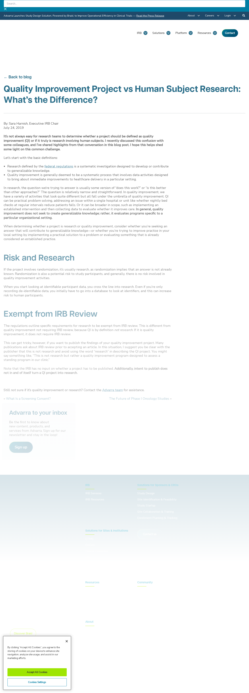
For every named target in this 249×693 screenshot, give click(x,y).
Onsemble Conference (151, 591)
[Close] (67, 641)
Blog (88, 591)
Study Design (146, 493)
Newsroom (92, 597)
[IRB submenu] (145, 33)
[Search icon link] (243, 16)
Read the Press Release (150, 15)
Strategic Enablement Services (105, 570)
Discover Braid (23, 633)
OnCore (90, 545)
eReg (88, 557)
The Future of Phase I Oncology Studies (139, 398)
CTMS (89, 539)
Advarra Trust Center (97, 670)
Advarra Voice (94, 609)
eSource (90, 563)
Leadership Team (96, 636)
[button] (21, 447)
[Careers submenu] (218, 16)
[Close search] (5, 9)
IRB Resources (94, 500)
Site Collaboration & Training (155, 512)
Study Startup (146, 506)
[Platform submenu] (191, 33)
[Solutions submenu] (168, 33)
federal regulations (58, 166)
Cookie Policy (149, 670)
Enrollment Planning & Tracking (157, 518)
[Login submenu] (235, 16)
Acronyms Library (96, 603)
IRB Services (94, 493)
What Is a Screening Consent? (28, 398)
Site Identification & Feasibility (156, 500)
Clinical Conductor (96, 551)
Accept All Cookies (37, 672)
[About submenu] (199, 16)
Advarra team (112, 390)
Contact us (150, 534)
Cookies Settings (37, 682)
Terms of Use (173, 670)
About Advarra (94, 630)
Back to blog (20, 77)
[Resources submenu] (215, 33)
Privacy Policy (126, 670)
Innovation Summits (149, 597)
